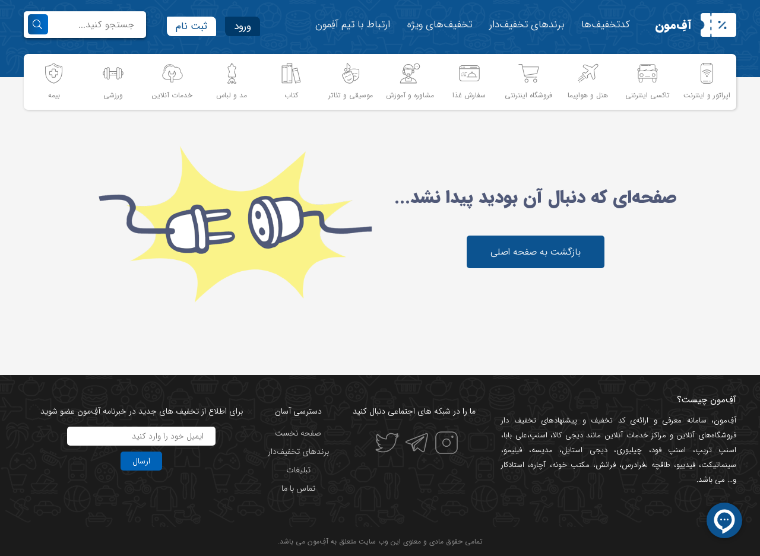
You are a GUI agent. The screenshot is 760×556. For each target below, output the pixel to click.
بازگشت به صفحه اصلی (535, 251)
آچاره (538, 465)
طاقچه (658, 465)
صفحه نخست (298, 433)
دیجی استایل (584, 450)
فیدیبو (685, 465)
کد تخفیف (608, 420)
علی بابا (515, 435)
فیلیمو (513, 450)
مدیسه (542, 450)
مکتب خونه (571, 465)
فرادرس (633, 465)
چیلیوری (629, 450)
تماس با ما (298, 488)
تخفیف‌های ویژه (439, 25)
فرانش (606, 465)
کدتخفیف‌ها (605, 25)
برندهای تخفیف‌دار (526, 25)
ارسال (141, 461)
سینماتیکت (718, 465)
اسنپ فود (668, 450)
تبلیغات (298, 469)
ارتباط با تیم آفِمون (352, 25)
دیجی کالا (568, 435)
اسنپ (538, 435)
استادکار (512, 465)
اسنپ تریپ (716, 450)
